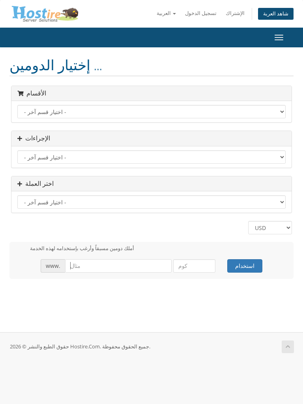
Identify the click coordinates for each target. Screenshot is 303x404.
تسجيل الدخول (201, 13)
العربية (164, 13)
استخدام (244, 265)
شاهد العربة (275, 13)
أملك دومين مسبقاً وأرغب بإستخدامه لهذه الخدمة (82, 248)
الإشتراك (235, 13)
